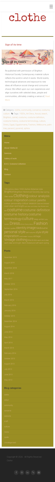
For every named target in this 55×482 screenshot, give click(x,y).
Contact (7, 174)
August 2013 (9, 364)
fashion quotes (10, 228)
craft (6, 421)
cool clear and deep (30, 206)
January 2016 (9, 310)
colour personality (12, 203)
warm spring (44, 243)
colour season (29, 203)
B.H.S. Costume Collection (15, 164)
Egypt (12, 125)
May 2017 (8, 279)
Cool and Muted (43, 203)
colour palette (37, 200)
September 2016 (10, 289)
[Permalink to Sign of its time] (27, 57)
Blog (6, 169)
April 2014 (8, 343)
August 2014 (9, 326)
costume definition (36, 117)
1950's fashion (25, 189)
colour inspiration (16, 200)
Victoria (30, 236)
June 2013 (8, 374)
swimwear (23, 236)
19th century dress (11, 189)
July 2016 (8, 295)
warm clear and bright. (12, 243)
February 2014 (10, 353)
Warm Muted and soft (30, 243)
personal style (14, 232)
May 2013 (8, 380)
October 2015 (9, 316)
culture (6, 114)
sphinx (27, 128)
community (26, 110)
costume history (10, 121)
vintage (37, 236)
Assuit (38, 114)
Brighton (7, 117)
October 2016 (9, 284)
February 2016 (10, 305)
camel (14, 117)
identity (21, 228)
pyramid (19, 128)
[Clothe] (27, 19)
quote (6, 437)
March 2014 (9, 348)
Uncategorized (10, 442)
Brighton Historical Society (27, 192)
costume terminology (28, 121)
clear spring (44, 192)
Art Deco (30, 114)
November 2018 (10, 268)
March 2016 (9, 300)
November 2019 (10, 257)
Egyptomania (21, 125)
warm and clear (43, 240)
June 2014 (8, 332)
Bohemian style (37, 189)
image (31, 228)
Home (6, 142)
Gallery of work (10, 158)
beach (44, 114)
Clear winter (8, 196)
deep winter (39, 219)
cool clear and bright (14, 206)
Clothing (21, 195)
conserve (36, 110)
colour (6, 400)
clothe (17, 110)
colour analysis (39, 196)
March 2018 (9, 273)
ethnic (22, 224)
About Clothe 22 (11, 148)
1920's (22, 114)
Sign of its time (13, 44)
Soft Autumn (30, 232)
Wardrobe (32, 240)
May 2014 (8, 337)
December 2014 (10, 321)
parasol (11, 128)
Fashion (32, 125)
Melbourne (41, 125)
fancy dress (29, 224)
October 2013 (9, 358)
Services (7, 153)
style (38, 232)
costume (46, 110)
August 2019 (9, 263)
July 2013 (8, 369)
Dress (6, 125)
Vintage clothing (16, 240)
